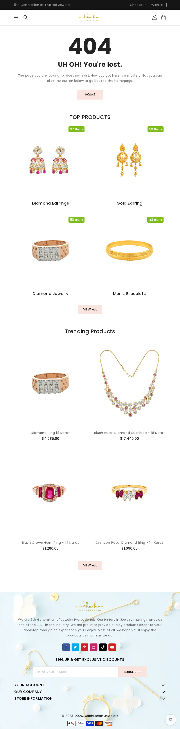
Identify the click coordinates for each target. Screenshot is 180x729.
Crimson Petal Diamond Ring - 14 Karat (129, 542)
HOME (90, 94)
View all (90, 309)
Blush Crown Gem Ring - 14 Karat (50, 542)
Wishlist (157, 5)
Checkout (138, 5)
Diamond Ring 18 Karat (50, 433)
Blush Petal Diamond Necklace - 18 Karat (129, 433)
